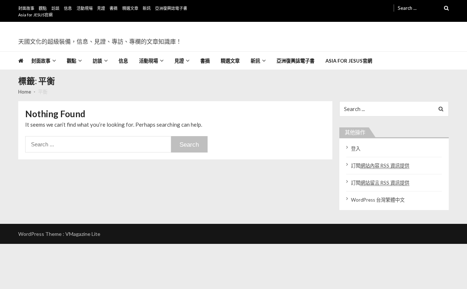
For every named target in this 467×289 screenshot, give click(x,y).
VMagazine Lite (82, 234)
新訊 (147, 8)
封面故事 (26, 8)
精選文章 (130, 8)
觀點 (43, 8)
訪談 (55, 8)
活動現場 (85, 8)
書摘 (113, 8)
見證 (101, 8)
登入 (355, 148)
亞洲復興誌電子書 (171, 8)
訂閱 (380, 166)
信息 (68, 8)
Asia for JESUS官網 (35, 14)
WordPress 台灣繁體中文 (378, 200)
